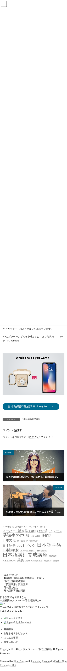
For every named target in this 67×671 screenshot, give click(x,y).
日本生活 (21, 541)
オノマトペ (33, 527)
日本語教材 (11, 550)
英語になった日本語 (33, 560)
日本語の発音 (32, 541)
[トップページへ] (2, 603)
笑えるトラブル (9, 560)
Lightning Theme (40, 661)
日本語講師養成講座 (30, 419)
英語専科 (48, 560)
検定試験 (53, 556)
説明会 (56, 560)
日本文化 (9, 540)
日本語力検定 (11, 587)
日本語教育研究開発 (14, 590)
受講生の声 (13, 535)
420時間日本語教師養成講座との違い (24, 578)
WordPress (20, 661)
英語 (20, 560)
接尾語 (46, 536)
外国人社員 (35, 536)
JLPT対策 (7, 527)
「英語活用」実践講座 (16, 584)
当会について (11, 575)
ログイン (34, 437)
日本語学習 (49, 545)
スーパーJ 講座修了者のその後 (25, 531)
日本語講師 (42, 550)
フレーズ (55, 531)
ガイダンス (44, 527)
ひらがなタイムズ (19, 527)
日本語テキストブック (19, 545)
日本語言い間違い (28, 550)
